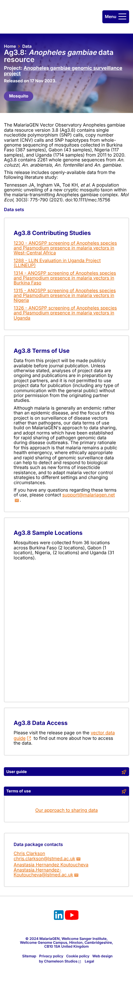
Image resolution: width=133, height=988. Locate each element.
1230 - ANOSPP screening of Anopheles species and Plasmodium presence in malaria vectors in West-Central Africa (65, 248)
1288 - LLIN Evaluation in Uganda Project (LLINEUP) (57, 263)
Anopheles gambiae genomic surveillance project (63, 70)
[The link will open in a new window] (59, 916)
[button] (115, 16)
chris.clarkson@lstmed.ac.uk (44, 858)
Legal (89, 961)
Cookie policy (77, 956)
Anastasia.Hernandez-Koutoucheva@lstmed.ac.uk (43, 872)
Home (10, 46)
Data (27, 46)
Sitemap (29, 956)
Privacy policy (51, 956)
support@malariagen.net (88, 495)
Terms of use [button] (18, 791)
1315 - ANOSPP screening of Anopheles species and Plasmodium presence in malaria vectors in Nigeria (65, 295)
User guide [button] (16, 771)
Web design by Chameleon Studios (76, 958)
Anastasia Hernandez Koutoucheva (51, 865)
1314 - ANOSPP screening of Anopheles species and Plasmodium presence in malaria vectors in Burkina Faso (65, 278)
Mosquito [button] (18, 96)
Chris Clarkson (29, 853)
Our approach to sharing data (66, 810)
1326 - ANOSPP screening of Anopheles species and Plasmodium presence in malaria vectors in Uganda (65, 313)
